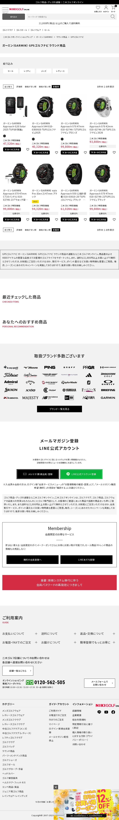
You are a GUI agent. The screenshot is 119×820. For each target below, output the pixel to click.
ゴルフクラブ (7, 30)
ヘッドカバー (8, 773)
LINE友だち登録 (86, 559)
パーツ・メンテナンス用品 (14, 755)
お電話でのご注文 (57, 715)
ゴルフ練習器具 (10, 777)
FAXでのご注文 (56, 719)
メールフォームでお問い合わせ (99, 683)
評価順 (19, 86)
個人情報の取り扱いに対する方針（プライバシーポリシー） (82, 736)
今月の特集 (40, 802)
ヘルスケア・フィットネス (14, 782)
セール (47, 30)
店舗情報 (77, 710)
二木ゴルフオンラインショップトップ (18, 37)
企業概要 (77, 715)
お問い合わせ (79, 744)
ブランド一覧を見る (59, 409)
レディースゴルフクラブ (13, 724)
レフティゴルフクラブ (12, 737)
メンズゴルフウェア (11, 710)
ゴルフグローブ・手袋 (12, 768)
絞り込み (13, 16)
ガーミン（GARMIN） (44, 37)
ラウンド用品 (61, 37)
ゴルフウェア (35, 30)
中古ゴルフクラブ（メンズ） (15, 728)
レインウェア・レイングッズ (14, 795)
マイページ (54, 724)
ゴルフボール (21, 30)
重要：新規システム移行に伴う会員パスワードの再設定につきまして (59, 582)
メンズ (43, 71)
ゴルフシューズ (9, 760)
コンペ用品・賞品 (10, 786)
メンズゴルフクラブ (11, 719)
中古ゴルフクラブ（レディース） (17, 733)
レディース (60, 71)
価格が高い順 (45, 86)
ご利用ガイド (55, 710)
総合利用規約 (79, 719)
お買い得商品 (52, 802)
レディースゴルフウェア (13, 715)
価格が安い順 (30, 86)
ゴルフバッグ (8, 746)
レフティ (27, 71)
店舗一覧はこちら (17, 670)
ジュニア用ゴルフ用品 (13, 791)
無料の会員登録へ (33, 559)
